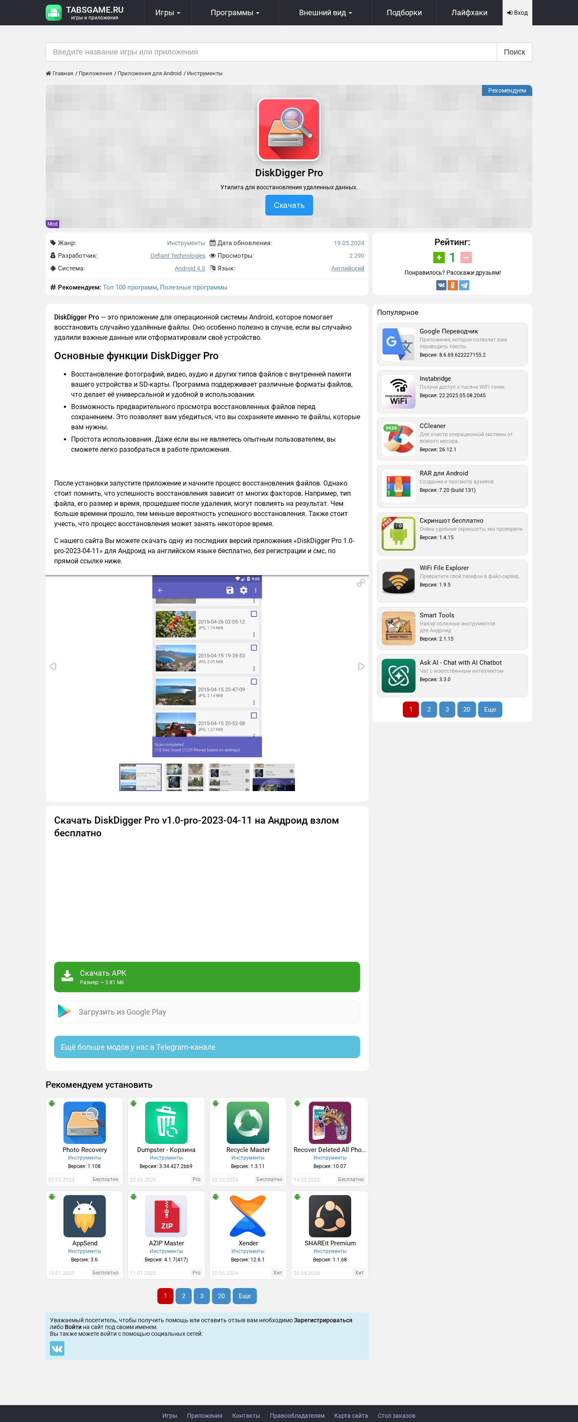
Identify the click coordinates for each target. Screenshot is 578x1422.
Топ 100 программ (130, 287)
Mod (52, 224)
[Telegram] (464, 285)
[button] (361, 583)
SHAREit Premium (330, 1243)
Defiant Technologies (178, 255)
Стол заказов (397, 1415)
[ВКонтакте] (441, 285)
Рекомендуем (507, 90)
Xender (248, 1243)
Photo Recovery (85, 1150)
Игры (169, 1415)
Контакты (246, 1415)
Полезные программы (194, 287)
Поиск (514, 52)
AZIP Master (166, 1243)
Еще (245, 1296)
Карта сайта (351, 1415)
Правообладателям (297, 1415)
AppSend (84, 1243)
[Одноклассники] (453, 285)
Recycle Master (248, 1150)
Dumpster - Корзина (166, 1150)
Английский (347, 268)
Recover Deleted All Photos (331, 1150)
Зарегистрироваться (323, 1320)
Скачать (289, 205)
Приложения (205, 1415)
